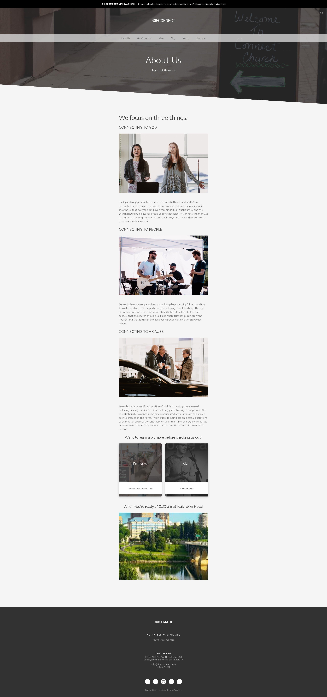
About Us (125, 38)
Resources (201, 38)
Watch (186, 38)
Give (161, 38)
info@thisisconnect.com (163, 664)
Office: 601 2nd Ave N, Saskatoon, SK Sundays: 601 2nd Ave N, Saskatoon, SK (163, 658)
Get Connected (144, 38)
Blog (173, 38)
